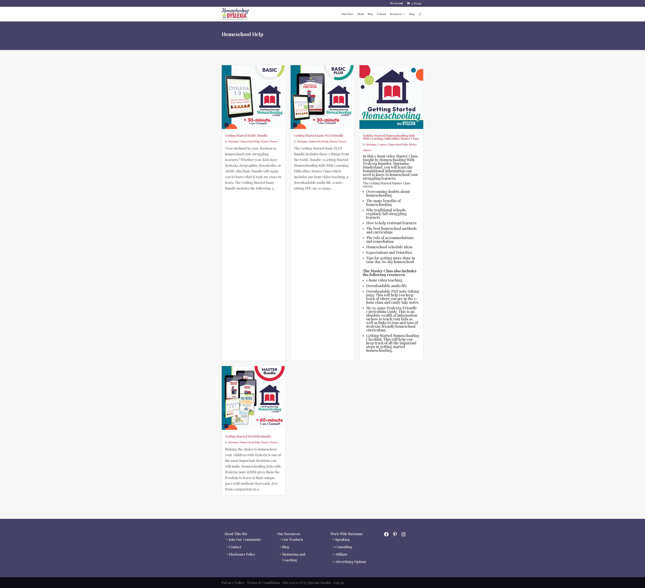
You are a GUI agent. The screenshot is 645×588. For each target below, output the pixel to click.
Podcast (381, 14)
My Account (396, 3)
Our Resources (288, 533)
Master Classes (269, 141)
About (360, 14)
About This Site (235, 533)
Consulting (343, 547)
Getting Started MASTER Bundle (248, 436)
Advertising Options (350, 561)
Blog (370, 14)
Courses (382, 144)
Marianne (233, 141)
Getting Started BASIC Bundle (246, 135)
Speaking (342, 539)
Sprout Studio (319, 582)
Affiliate (341, 554)
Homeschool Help (250, 141)
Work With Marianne (346, 533)
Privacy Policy (233, 582)
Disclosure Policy (242, 554)
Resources (396, 14)
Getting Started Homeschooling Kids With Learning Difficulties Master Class (391, 137)
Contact (235, 547)
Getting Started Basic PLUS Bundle (318, 135)
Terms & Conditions (263, 582)
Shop (412, 14)
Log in (339, 582)
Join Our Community (245, 539)
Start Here (347, 14)
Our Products (292, 539)
